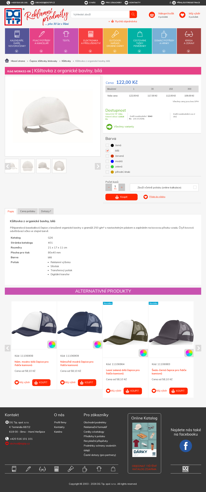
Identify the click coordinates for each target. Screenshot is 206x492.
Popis (11, 211)
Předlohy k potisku (94, 436)
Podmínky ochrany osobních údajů (100, 448)
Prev (7, 166)
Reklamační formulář (95, 427)
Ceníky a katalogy (94, 431)
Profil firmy (60, 422)
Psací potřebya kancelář (41, 42)
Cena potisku (27, 211)
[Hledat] (133, 14)
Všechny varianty (123, 126)
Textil (66, 40)
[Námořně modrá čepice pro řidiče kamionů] (79, 324)
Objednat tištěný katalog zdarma (144, 467)
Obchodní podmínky (95, 422)
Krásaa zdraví (189, 42)
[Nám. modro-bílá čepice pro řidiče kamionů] (34, 324)
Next (98, 166)
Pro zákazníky (114, 2)
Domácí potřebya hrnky (164, 42)
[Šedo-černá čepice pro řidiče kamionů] (171, 332)
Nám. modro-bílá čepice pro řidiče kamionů (32, 363)
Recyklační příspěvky (96, 440)
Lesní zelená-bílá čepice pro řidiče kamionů (123, 371)
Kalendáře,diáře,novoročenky (17, 43)
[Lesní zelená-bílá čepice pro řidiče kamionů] (125, 332)
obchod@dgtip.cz (45, 2)
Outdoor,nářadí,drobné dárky (115, 43)
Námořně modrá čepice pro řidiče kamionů (77, 363)
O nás (92, 2)
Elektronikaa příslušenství (90, 42)
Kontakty (134, 2)
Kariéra (58, 431)
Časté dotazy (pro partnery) (100, 455)
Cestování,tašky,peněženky (139, 43)
